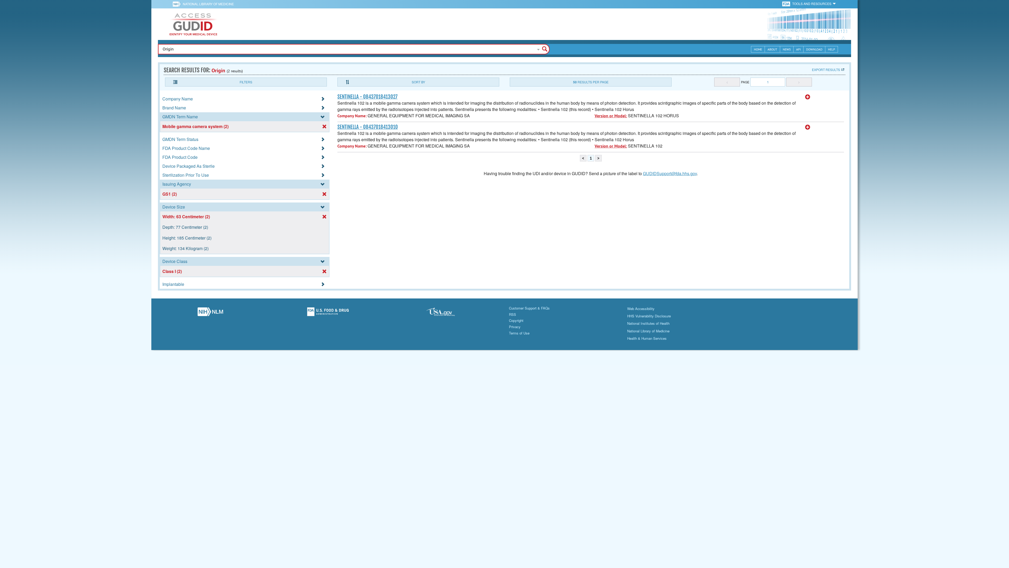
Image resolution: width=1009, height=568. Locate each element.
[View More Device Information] (807, 97)
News (787, 49)
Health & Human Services (647, 338)
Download (814, 49)
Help (831, 49)
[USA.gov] (446, 313)
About (772, 49)
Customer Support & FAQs (529, 308)
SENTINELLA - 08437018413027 (367, 97)
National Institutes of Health (648, 323)
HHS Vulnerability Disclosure (649, 315)
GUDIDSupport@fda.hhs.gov (670, 173)
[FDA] (786, 3)
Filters (246, 82)
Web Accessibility (641, 308)
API (798, 49)
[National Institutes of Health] (178, 4)
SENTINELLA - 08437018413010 (367, 127)
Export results (826, 69)
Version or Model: (611, 116)
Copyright (516, 320)
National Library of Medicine (208, 4)
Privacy (515, 326)
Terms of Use (519, 333)
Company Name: (352, 116)
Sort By (418, 82)
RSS (512, 314)
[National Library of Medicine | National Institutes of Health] (210, 313)
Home (758, 49)
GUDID (193, 24)
